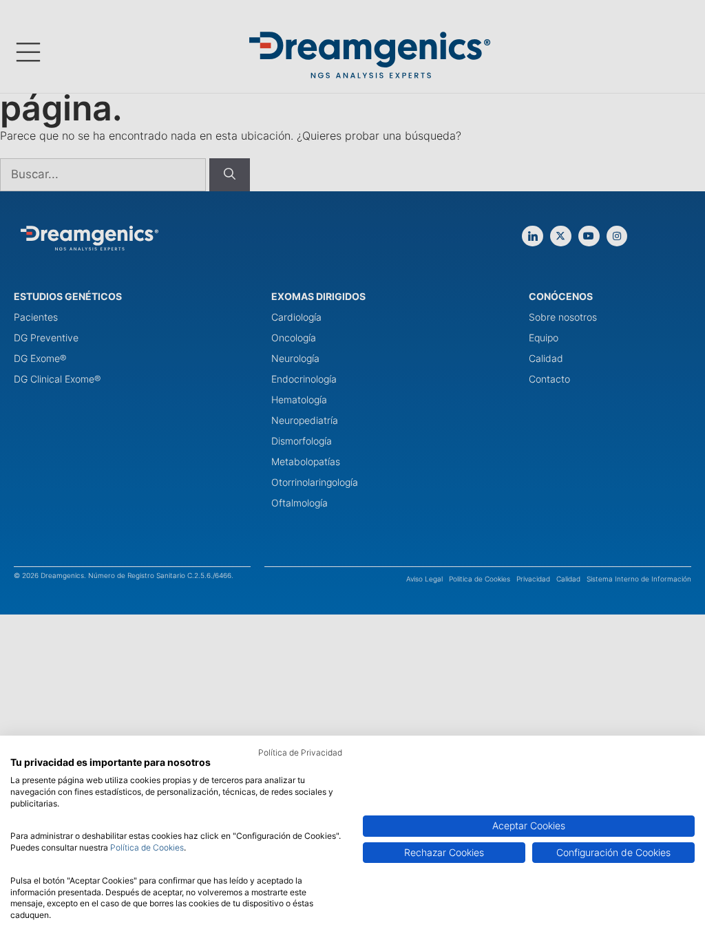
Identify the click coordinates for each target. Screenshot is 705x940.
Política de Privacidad (300, 752)
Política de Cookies (147, 847)
